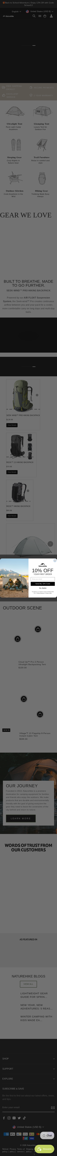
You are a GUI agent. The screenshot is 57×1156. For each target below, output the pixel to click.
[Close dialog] (55, 560)
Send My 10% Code (42, 584)
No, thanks (42, 588)
